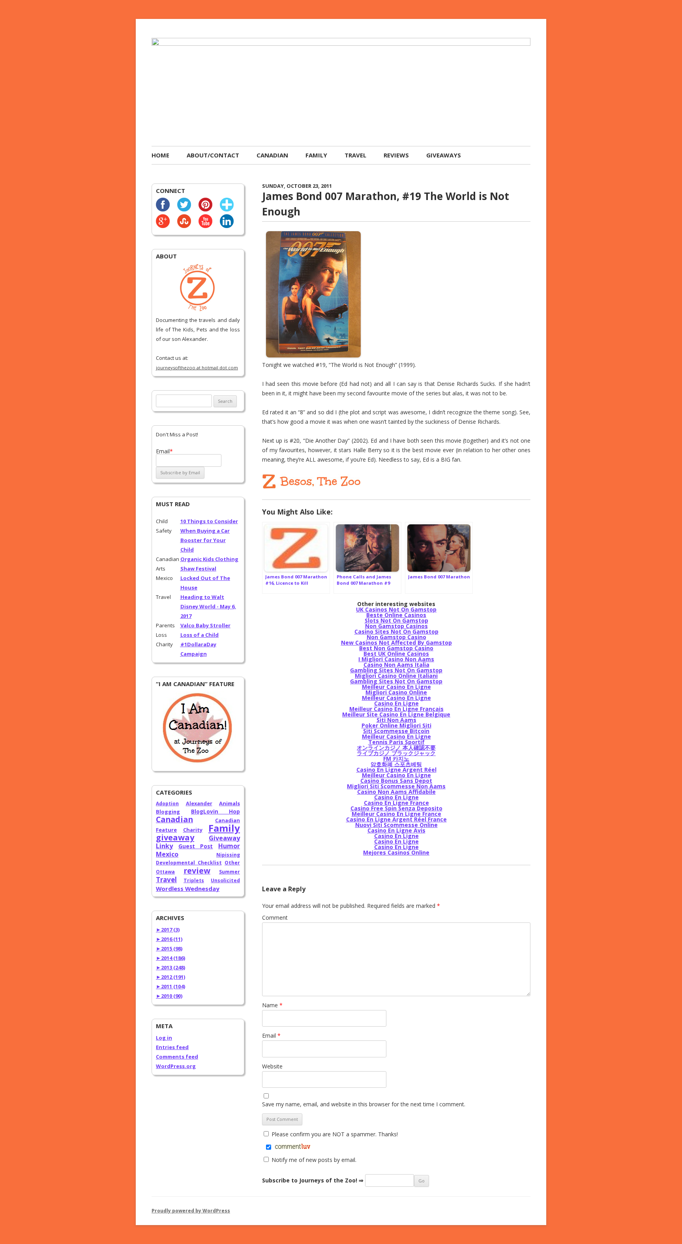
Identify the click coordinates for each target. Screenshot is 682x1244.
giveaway (175, 837)
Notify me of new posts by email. (314, 1160)
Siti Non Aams (396, 720)
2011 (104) (170, 986)
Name (272, 1005)
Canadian (272, 155)
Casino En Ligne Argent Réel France (396, 819)
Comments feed (177, 1056)
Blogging (168, 811)
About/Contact (213, 155)
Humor (229, 846)
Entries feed (172, 1047)
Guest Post (195, 846)
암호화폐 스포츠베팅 (396, 764)
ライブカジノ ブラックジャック (396, 753)
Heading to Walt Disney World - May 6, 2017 (208, 606)
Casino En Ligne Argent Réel (396, 769)
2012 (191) (170, 976)
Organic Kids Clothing (209, 559)
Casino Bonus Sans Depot (396, 780)
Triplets (194, 880)
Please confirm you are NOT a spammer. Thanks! (334, 1134)
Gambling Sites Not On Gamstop (396, 670)
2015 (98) (169, 948)
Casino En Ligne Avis (396, 830)
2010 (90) (169, 995)
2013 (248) (170, 967)
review (197, 870)
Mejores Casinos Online (396, 852)
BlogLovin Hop (215, 811)
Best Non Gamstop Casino (396, 648)
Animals (229, 803)
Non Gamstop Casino (396, 637)
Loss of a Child (199, 634)
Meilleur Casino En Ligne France (396, 813)
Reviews (396, 155)
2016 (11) (169, 939)
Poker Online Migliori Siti (396, 725)
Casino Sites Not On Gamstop (396, 631)
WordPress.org (176, 1066)
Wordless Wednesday (187, 888)
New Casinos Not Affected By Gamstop (396, 642)
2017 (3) (168, 929)
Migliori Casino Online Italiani (396, 675)
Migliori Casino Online (396, 692)
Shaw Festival (198, 568)
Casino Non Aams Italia (396, 664)
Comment (275, 917)
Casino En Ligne (396, 703)
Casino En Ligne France (396, 802)
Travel (355, 155)
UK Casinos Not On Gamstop (396, 609)
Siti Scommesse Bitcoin (396, 731)
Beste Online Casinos (396, 615)
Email (271, 1035)
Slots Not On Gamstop (396, 620)
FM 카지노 (396, 758)
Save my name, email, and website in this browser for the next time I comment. (363, 1104)
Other (232, 862)
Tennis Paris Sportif (396, 742)
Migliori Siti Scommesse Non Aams (396, 786)
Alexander (199, 803)
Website (272, 1066)
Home (160, 155)
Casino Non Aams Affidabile (396, 791)
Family (316, 155)
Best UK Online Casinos (396, 653)
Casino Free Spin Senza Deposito (396, 808)
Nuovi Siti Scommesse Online (396, 825)
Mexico (167, 854)
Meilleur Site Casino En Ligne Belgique (396, 714)
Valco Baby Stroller (205, 625)
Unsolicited (225, 880)
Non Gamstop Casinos (396, 626)
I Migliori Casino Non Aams (396, 659)
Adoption (167, 803)
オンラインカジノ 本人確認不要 (396, 747)
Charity (192, 829)
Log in (164, 1037)
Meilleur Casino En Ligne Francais (396, 709)
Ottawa (165, 871)
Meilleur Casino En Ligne (396, 686)
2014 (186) (170, 958)
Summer (229, 871)
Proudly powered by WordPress (191, 1210)
